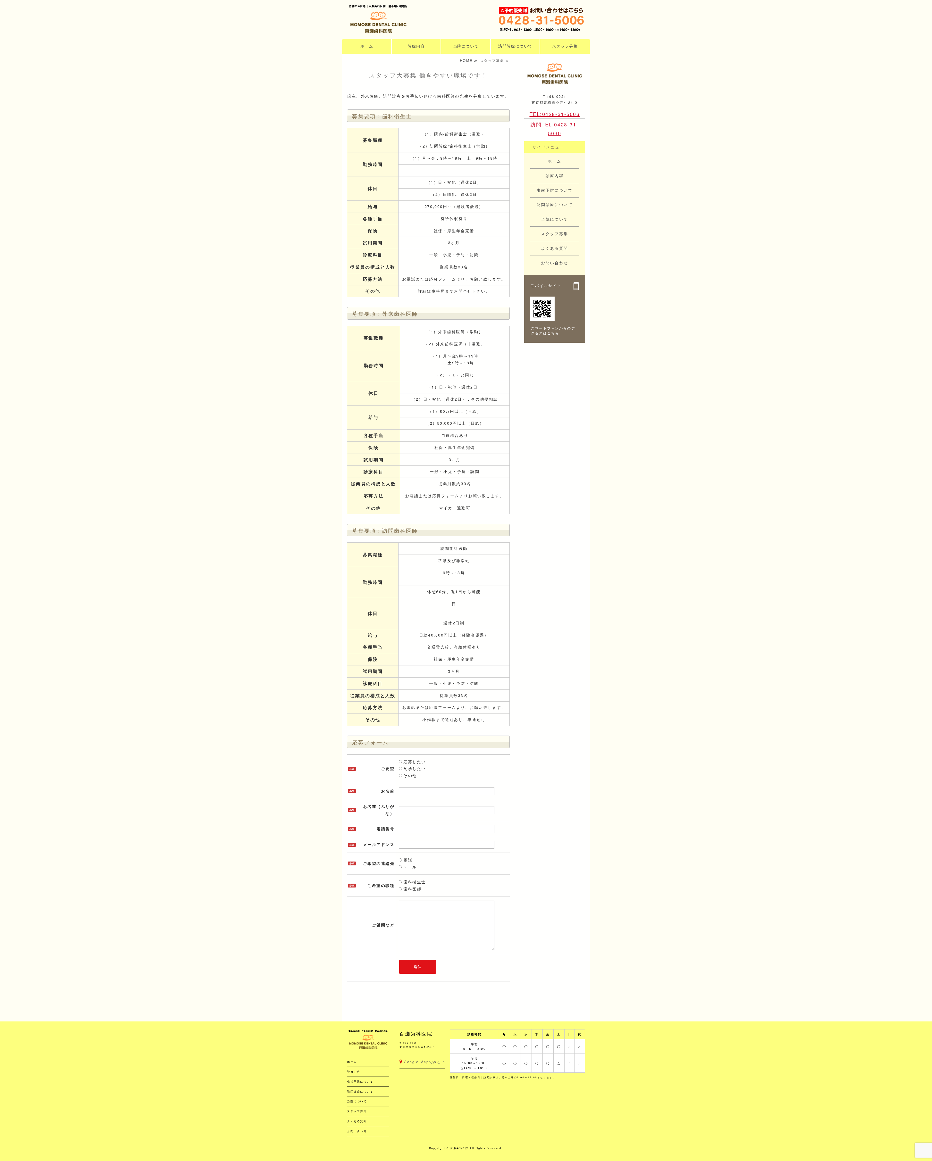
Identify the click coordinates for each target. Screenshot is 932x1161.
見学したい (414, 768)
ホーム (366, 46)
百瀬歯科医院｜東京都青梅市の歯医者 (395, 20)
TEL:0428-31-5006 (555, 113)
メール (409, 867)
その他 (409, 775)
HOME (466, 60)
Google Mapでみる (422, 1061)
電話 (407, 860)
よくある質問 (357, 1121)
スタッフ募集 (565, 46)
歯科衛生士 (414, 882)
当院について (466, 46)
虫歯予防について (360, 1081)
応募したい (414, 761)
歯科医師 (412, 889)
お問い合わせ (357, 1131)
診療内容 (416, 46)
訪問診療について (515, 46)
